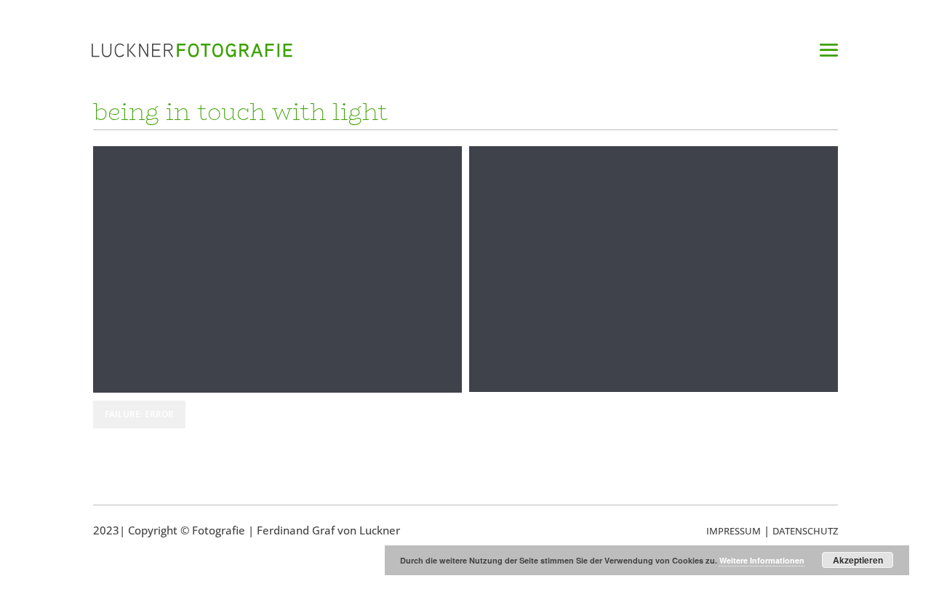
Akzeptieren (858, 559)
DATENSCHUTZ (805, 530)
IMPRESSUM (733, 530)
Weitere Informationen (761, 560)
